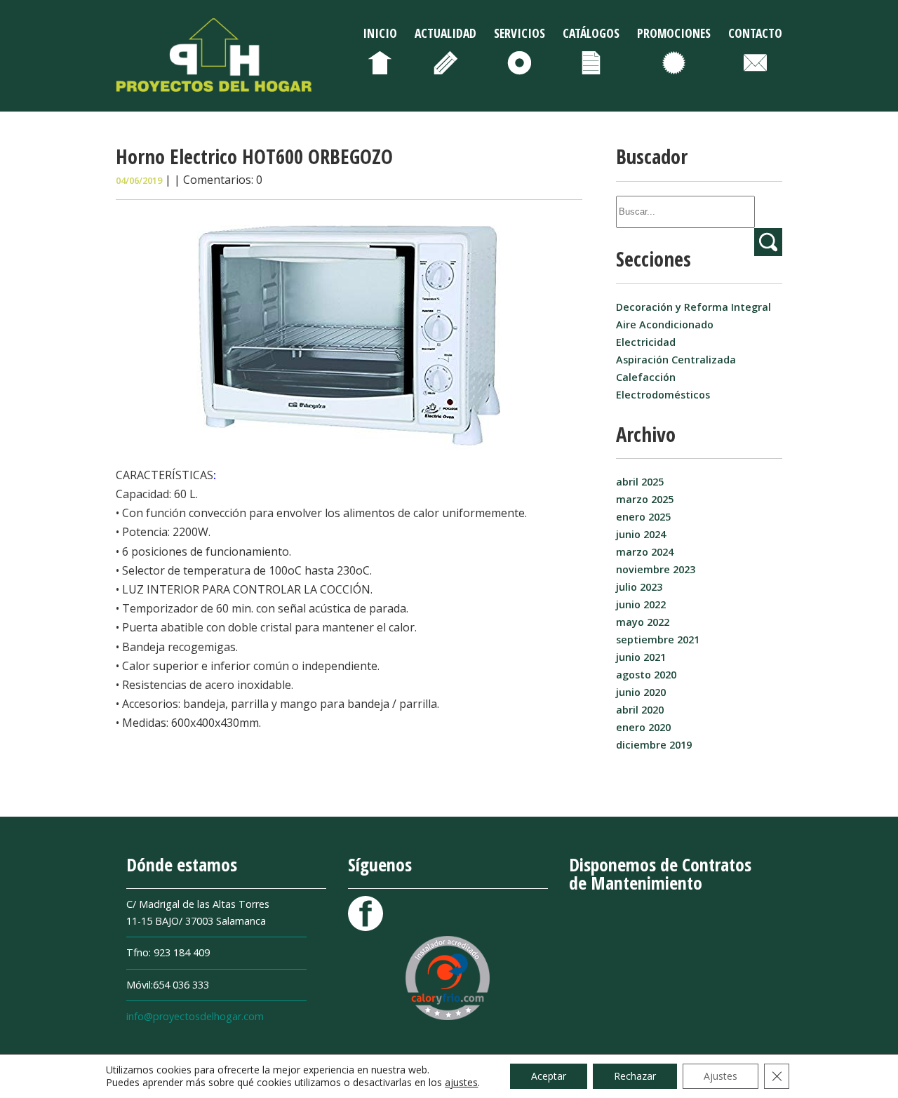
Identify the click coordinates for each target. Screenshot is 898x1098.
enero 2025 (643, 516)
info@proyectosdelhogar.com (195, 1016)
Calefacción (646, 377)
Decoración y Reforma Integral (693, 307)
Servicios (519, 33)
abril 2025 (640, 481)
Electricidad (646, 342)
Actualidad (445, 33)
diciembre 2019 (654, 744)
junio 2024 (641, 534)
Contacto (755, 33)
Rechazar (635, 1076)
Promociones (674, 33)
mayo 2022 (642, 622)
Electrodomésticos (663, 394)
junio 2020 (641, 692)
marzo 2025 (645, 499)
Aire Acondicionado (664, 324)
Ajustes (720, 1076)
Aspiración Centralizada (676, 359)
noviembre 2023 (655, 569)
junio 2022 (641, 604)
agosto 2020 (646, 674)
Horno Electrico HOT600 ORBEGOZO (254, 156)
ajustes (461, 1082)
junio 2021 (641, 657)
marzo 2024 (645, 551)
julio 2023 (639, 587)
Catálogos (591, 33)
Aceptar (548, 1076)
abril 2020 (640, 709)
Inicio (380, 33)
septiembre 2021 (657, 639)
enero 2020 (643, 727)
